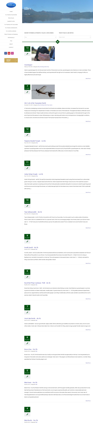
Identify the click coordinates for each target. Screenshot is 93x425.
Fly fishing (42, 66)
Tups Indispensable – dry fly (33, 212)
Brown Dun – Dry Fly (30, 349)
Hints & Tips (46, 66)
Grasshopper (28, 65)
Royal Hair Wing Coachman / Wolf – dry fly (37, 283)
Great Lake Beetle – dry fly (32, 318)
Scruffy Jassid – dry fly (31, 247)
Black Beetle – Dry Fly (31, 420)
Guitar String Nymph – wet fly (33, 174)
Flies (39, 66)
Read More (88, 78)
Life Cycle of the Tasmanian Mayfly (35, 103)
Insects (50, 105)
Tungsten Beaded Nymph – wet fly (35, 141)
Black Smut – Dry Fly (30, 382)
